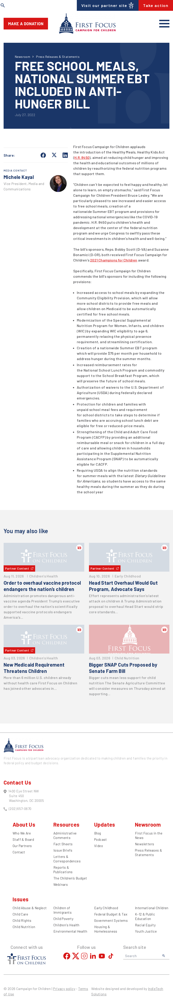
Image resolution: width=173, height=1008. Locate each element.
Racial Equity (145, 925)
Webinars (60, 884)
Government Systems (111, 920)
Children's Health (66, 925)
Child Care (20, 914)
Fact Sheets (63, 844)
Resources (66, 824)
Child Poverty (63, 919)
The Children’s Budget (70, 878)
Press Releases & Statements (58, 57)
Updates (104, 824)
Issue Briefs (63, 850)
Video (98, 846)
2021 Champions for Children (113, 260)
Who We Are (22, 833)
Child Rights (22, 920)
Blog (97, 833)
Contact (19, 852)
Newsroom (22, 57)
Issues (20, 899)
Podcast (100, 839)
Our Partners (22, 846)
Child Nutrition (24, 927)
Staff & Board (23, 839)
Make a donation (25, 23)
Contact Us (17, 782)
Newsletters (144, 844)
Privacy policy (64, 988)
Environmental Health (70, 931)
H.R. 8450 (81, 157)
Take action (155, 5)
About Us (24, 824)
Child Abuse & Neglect (30, 908)
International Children (151, 908)
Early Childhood (106, 908)
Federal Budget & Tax (110, 914)
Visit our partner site (104, 5)
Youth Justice (146, 931)
